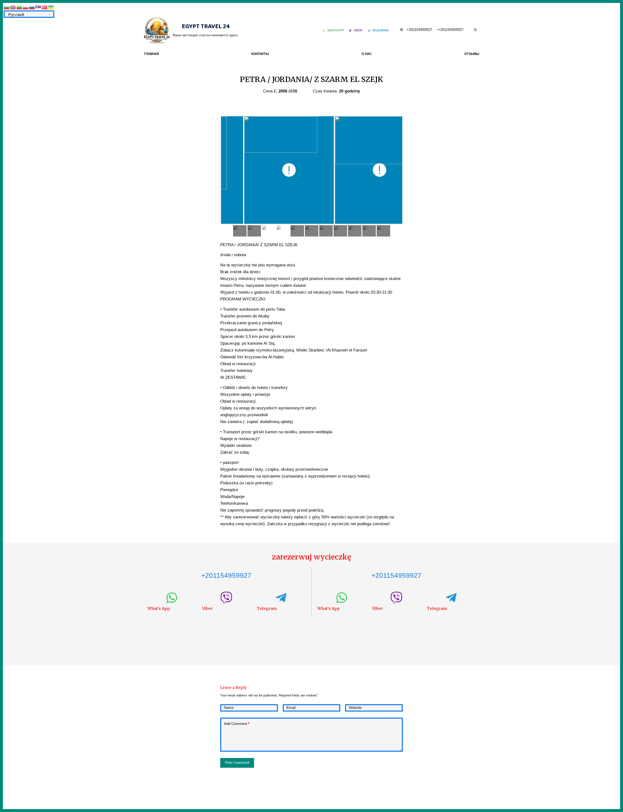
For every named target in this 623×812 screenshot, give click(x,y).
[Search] (475, 29)
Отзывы (471, 54)
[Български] (7, 7)
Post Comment (237, 762)
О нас (367, 54)
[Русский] (32, 7)
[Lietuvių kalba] (19, 7)
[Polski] (26, 7)
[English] (13, 7)
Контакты (260, 54)
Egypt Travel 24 (206, 26)
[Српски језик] (38, 7)
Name (229, 707)
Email (290, 707)
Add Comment (236, 724)
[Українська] (51, 7)
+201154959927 (419, 29)
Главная (151, 54)
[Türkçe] (45, 7)
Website (355, 707)
